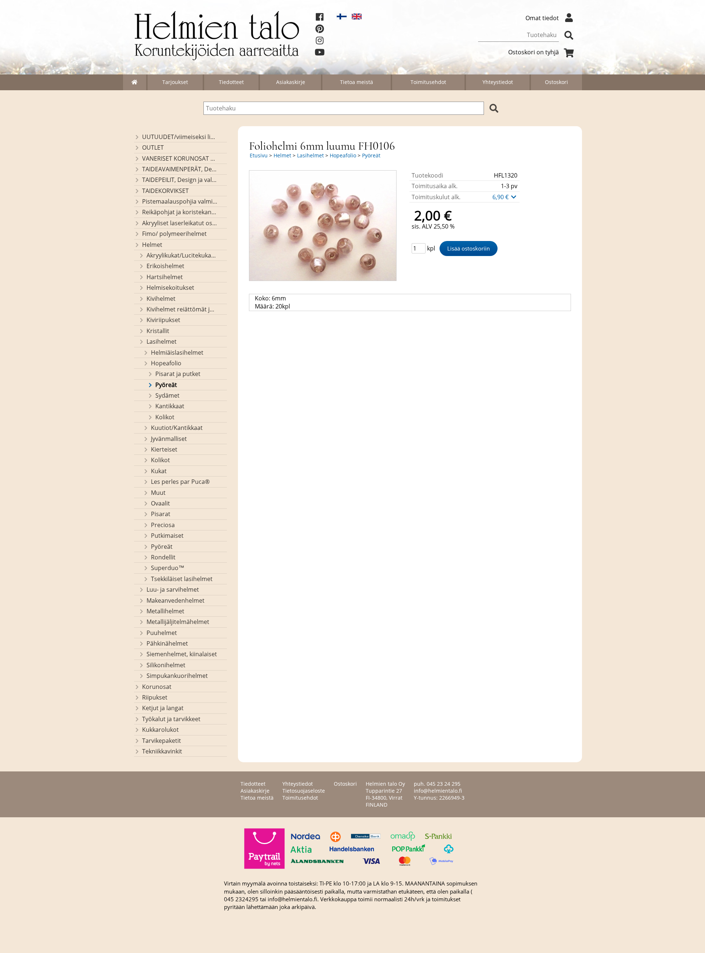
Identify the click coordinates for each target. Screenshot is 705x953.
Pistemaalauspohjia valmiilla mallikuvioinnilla (179, 201)
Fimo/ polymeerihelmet (174, 234)
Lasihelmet (162, 341)
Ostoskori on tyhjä (533, 52)
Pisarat (160, 514)
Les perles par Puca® (180, 482)
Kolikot (164, 417)
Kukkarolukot (160, 730)
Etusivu (259, 155)
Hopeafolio (166, 363)
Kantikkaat (169, 406)
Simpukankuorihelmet (177, 676)
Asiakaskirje (290, 81)
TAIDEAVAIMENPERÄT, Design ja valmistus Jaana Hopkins (179, 169)
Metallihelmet (165, 611)
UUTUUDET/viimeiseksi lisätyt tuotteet (179, 137)
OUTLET (153, 147)
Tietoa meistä (356, 81)
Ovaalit (160, 503)
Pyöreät (166, 385)
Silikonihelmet (166, 665)
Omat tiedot (542, 18)
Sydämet (167, 395)
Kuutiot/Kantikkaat (177, 428)
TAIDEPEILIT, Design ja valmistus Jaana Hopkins (179, 180)
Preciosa (163, 525)
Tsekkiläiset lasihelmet (182, 579)
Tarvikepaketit (161, 741)
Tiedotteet (231, 81)
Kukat (159, 471)
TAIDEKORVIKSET (165, 191)
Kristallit (158, 331)
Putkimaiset (167, 536)
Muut (158, 493)
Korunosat (156, 687)
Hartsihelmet (165, 277)
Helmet (152, 245)
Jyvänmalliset (169, 439)
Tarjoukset (175, 81)
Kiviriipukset (163, 320)
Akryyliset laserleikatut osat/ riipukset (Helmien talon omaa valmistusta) (179, 223)
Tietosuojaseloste (303, 790)
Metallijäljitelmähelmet (178, 622)
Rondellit (163, 557)
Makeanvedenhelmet (176, 600)
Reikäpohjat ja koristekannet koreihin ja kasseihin (179, 212)
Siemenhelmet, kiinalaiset (182, 654)
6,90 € (501, 197)
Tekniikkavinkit (162, 751)
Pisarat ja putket (177, 374)
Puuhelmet (162, 633)
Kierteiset (164, 449)
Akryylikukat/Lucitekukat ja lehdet (182, 255)
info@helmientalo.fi (438, 790)
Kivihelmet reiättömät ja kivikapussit (182, 309)
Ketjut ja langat (163, 708)
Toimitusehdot (428, 81)
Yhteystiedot (497, 81)
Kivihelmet (161, 299)
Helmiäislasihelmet (177, 352)
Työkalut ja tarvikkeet (171, 719)
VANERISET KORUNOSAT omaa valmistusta (179, 158)
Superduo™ (167, 568)
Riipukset (154, 697)
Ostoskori (556, 81)
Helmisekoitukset (170, 288)
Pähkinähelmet (167, 643)
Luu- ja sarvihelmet (173, 589)
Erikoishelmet (165, 266)
